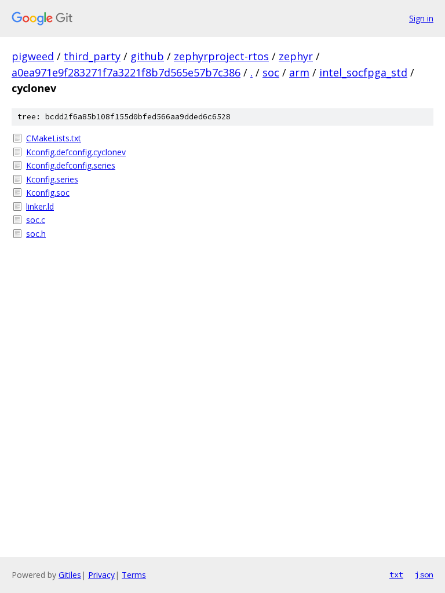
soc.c (35, 219)
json (424, 574)
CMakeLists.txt (53, 138)
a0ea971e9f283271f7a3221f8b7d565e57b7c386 (126, 72)
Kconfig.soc (48, 192)
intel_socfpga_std (363, 72)
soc (270, 72)
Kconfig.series (52, 179)
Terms (134, 574)
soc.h (36, 233)
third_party (92, 56)
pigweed (33, 56)
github (147, 56)
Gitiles (70, 574)
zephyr (296, 56)
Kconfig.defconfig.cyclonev (76, 152)
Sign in (421, 18)
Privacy (101, 574)
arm (299, 72)
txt (396, 574)
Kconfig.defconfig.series (70, 165)
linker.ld (40, 206)
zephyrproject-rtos (221, 56)
